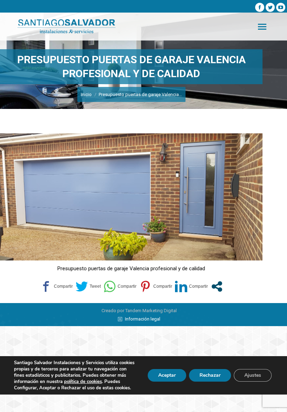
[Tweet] (88, 286)
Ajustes (252, 375)
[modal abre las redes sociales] (217, 286)
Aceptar (167, 375)
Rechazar (210, 375)
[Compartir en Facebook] (56, 286)
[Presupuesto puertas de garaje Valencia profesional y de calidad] (131, 196)
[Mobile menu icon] (262, 27)
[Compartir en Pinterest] (155, 286)
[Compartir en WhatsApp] (120, 286)
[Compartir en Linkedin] (191, 286)
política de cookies (83, 381)
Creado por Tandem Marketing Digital (139, 310)
